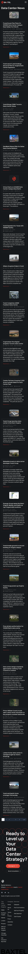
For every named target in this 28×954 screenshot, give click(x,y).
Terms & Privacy (10, 914)
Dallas (2, 910)
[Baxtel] (6, 2)
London (3, 920)
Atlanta (3, 918)
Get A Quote (17, 916)
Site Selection (18, 913)
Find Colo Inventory (19, 907)
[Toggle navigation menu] (25, 2)
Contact (10, 925)
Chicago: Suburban (4, 934)
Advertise (10, 922)
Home (9, 904)
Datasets (16, 904)
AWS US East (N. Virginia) (3, 928)
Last (24, 819)
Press (9, 919)
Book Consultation (13, 871)
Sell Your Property (19, 910)
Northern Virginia (3, 914)
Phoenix (3, 923)
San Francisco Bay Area (4, 939)
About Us (9, 908)
